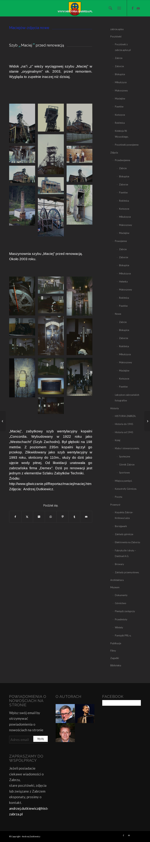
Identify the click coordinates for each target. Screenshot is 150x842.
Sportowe (124, 472)
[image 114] (23, 176)
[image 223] (52, 218)
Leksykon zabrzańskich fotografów (127, 397)
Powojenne (121, 241)
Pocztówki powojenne (126, 144)
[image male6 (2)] (23, 379)
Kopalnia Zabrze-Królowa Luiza (124, 515)
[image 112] (23, 156)
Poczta (118, 496)
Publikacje (115, 643)
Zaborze (119, 66)
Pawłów (119, 106)
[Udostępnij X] (27, 516)
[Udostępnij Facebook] (15, 516)
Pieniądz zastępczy (125, 611)
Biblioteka (115, 665)
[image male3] (23, 328)
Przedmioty (121, 619)
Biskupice (120, 74)
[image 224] (23, 125)
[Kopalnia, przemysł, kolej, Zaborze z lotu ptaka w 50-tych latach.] (147, 421)
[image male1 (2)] (23, 297)
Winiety (119, 627)
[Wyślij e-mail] (86, 516)
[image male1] (52, 286)
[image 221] (81, 206)
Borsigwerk (121, 526)
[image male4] (23, 348)
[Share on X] (39, 516)
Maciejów (120, 98)
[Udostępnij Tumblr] (74, 516)
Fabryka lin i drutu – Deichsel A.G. (125, 553)
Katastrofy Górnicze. (126, 488)
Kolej (117, 440)
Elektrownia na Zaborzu (127, 542)
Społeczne (124, 456)
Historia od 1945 (124, 432)
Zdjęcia (114, 152)
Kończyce (120, 114)
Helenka (123, 281)
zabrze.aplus (117, 29)
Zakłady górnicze (124, 534)
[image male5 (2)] (81, 378)
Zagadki (114, 658)
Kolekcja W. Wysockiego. (122, 133)
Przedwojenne (122, 160)
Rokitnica (120, 122)
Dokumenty (121, 595)
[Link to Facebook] (132, 8)
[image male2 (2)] (81, 297)
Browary (119, 564)
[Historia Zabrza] (75, 8)
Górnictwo (120, 603)
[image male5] (52, 368)
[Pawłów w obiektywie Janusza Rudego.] (3, 421)
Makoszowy (121, 90)
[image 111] (81, 155)
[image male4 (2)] (81, 338)
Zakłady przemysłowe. (127, 572)
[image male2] (52, 306)
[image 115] (52, 187)
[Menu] (119, 8)
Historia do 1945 (124, 424)
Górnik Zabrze (126, 464)
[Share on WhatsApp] (51, 516)
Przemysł (115, 504)
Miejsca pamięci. (123, 480)
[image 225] (52, 119)
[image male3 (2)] (52, 337)
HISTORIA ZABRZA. (125, 416)
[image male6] (52, 387)
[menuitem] (109, 8)
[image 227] (52, 155)
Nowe (118, 313)
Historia (114, 408)
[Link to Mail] (138, 8)
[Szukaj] (109, 8)
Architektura (117, 580)
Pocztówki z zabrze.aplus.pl (123, 47)
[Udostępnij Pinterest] (62, 516)
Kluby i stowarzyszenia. (127, 448)
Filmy (113, 650)
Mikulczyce (121, 82)
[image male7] (52, 407)
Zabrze (118, 58)
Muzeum (114, 587)
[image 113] (81, 175)
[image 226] (81, 125)
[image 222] (23, 207)
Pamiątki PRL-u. (123, 635)
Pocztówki (115, 36)
